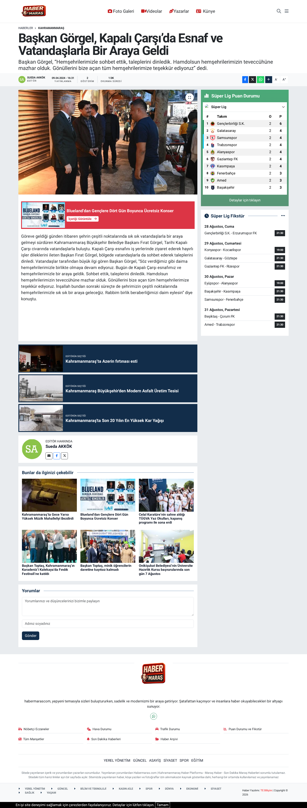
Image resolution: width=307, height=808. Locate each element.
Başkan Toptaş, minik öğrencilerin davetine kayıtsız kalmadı (105, 568)
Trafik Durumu (170, 729)
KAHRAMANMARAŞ (51, 28)
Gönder (31, 636)
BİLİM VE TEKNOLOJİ (93, 788)
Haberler (25, 28)
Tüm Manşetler (33, 739)
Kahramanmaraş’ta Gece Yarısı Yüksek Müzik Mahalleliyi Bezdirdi (48, 516)
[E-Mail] (49, 455)
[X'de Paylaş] (252, 79)
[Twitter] (64, 455)
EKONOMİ (192, 788)
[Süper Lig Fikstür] (283, 216)
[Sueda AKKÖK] (32, 449)
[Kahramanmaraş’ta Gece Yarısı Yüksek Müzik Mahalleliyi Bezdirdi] (49, 495)
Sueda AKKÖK (59, 446)
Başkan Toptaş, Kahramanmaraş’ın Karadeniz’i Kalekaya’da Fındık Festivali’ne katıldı (48, 570)
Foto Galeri (123, 11)
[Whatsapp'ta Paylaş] (260, 79)
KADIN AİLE (125, 788)
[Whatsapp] (153, 716)
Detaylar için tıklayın (244, 200)
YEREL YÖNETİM (117, 760)
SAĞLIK (29, 792)
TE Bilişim (266, 790)
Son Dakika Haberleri (106, 739)
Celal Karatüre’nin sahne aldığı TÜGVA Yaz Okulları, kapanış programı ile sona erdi (162, 518)
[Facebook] (56, 455)
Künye (209, 11)
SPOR (184, 760)
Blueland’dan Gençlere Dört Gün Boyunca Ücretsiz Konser (104, 516)
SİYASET (170, 760)
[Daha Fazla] (268, 79)
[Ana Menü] (287, 11)
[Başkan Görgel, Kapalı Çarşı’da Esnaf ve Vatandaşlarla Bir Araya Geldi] (107, 142)
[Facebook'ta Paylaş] (245, 79)
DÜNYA (169, 788)
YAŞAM (51, 792)
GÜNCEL (140, 760)
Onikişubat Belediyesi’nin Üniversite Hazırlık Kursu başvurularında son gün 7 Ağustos (166, 570)
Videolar (154, 11)
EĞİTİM (197, 760)
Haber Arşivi (169, 739)
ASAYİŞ (155, 760)
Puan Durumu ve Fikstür (245, 729)
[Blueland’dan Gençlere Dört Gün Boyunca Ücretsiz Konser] (107, 495)
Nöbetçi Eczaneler (36, 729)
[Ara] (279, 11)
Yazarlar (181, 11)
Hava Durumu (102, 729)
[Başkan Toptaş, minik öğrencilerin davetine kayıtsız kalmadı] (107, 546)
